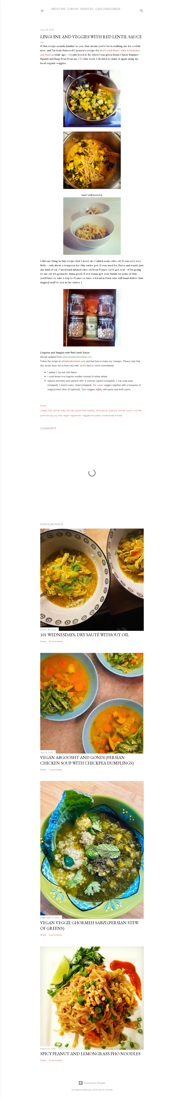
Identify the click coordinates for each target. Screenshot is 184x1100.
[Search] (141, 9)
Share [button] (43, 405)
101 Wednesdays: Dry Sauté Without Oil (84, 634)
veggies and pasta (91, 415)
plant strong (46, 415)
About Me (58, 9)
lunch (129, 410)
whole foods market (112, 415)
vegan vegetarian (72, 415)
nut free (137, 410)
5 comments (55, 935)
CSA (80, 58)
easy (63, 410)
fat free (70, 410)
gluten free (80, 410)
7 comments (55, 769)
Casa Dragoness (107, 9)
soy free (58, 415)
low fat (121, 410)
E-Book (72, 9)
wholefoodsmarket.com (73, 361)
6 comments (55, 1060)
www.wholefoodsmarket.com (77, 357)
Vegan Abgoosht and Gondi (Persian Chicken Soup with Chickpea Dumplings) (87, 760)
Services (86, 9)
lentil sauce (101, 410)
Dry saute (98, 385)
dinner (56, 410)
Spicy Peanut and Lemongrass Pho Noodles (90, 1053)
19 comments (56, 641)
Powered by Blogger (94, 1083)
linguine (113, 410)
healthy (91, 410)
